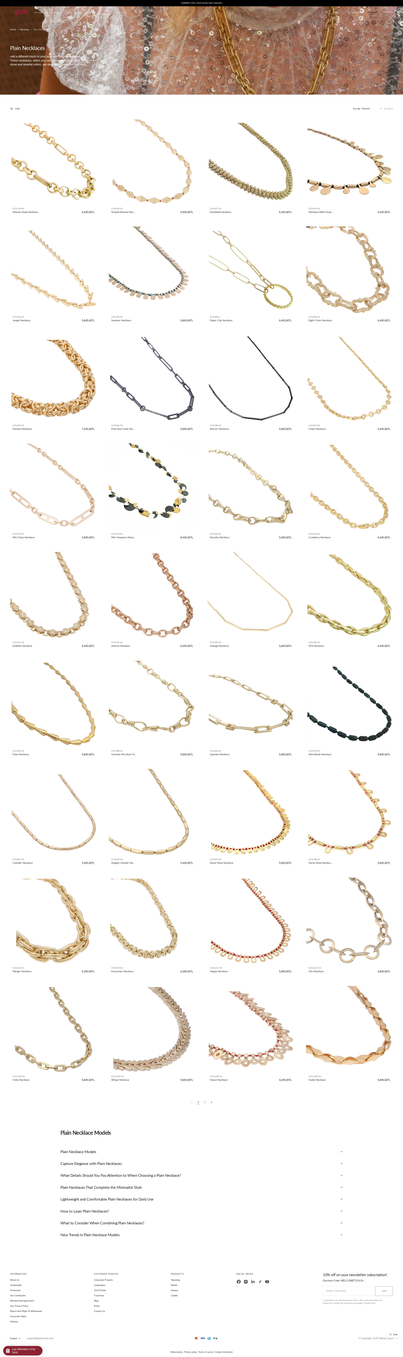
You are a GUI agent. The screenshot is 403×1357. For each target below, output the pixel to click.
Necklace (24, 29)
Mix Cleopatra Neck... (123, 537)
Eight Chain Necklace (320, 320)
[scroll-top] (395, 1349)
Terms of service (206, 1352)
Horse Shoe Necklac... (321, 862)
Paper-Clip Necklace (221, 320)
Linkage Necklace (219, 645)
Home (13, 29)
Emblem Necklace (22, 645)
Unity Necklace (21, 1079)
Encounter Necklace (122, 971)
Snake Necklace (317, 1079)
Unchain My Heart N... (123, 754)
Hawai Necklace (219, 1079)
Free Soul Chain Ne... (122, 428)
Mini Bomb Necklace (320, 754)
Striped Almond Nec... (123, 212)
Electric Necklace (219, 428)
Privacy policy (190, 1352)
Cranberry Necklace (319, 537)
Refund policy (176, 1352)
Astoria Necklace (120, 645)
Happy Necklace (219, 971)
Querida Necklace (220, 754)
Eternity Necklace (219, 537)
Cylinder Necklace (23, 862)
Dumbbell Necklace (220, 212)
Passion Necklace (22, 428)
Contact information (224, 1352)
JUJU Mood (379, 1338)
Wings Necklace (120, 1079)
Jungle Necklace (21, 320)
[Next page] (211, 1102)
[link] (53, 161)
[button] (354, 12)
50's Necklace (316, 645)
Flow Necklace (21, 754)
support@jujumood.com (40, 1338)
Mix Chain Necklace (24, 537)
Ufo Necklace (316, 971)
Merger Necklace (22, 971)
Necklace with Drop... (321, 212)
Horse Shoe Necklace (221, 862)
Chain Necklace (317, 428)
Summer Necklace (121, 320)
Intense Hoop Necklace (25, 212)
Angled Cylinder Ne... (123, 862)
